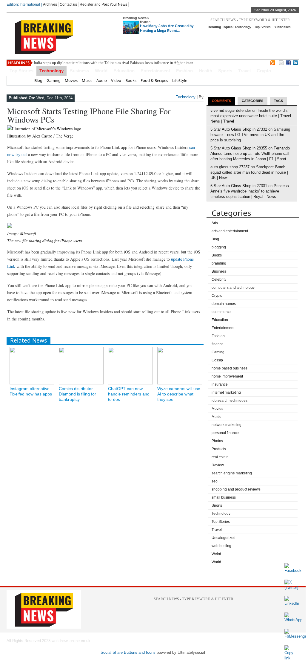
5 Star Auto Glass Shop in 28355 (238, 148)
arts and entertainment (230, 231)
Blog (38, 80)
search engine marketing (232, 473)
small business (224, 497)
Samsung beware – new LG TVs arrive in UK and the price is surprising (250, 134)
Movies (71, 80)
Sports (225, 70)
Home (24, 80)
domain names (224, 304)
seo (215, 481)
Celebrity (219, 279)
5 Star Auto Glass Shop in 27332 (238, 129)
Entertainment (155, 70)
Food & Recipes (154, 80)
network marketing (226, 425)
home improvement (227, 376)
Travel (244, 70)
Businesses (282, 27)
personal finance (225, 433)
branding (219, 263)
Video (116, 80)
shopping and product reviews (236, 489)
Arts (215, 223)
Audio (101, 80)
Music (87, 80)
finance (145, 22)
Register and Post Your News (103, 4)
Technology (243, 27)
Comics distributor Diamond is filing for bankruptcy (77, 394)
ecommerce (221, 312)
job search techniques (229, 400)
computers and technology (233, 287)
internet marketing (226, 392)
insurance (220, 384)
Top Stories (262, 27)
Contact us (68, 4)
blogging (219, 247)
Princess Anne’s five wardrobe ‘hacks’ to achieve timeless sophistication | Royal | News (249, 191)
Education (124, 70)
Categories (252, 101)
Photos (217, 441)
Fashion (184, 70)
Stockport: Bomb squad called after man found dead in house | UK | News (249, 172)
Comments (221, 101)
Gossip (217, 360)
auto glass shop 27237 (230, 167)
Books (130, 80)
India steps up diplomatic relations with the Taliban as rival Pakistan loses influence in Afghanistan (113, 62)
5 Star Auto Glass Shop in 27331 (238, 186)
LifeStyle (179, 80)
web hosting (221, 546)
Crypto (264, 70)
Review (218, 465)
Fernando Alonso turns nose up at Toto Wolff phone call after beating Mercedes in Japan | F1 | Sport (250, 153)
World (101, 70)
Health (205, 70)
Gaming (54, 80)
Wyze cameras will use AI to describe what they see (178, 394)
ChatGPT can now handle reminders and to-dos (129, 394)
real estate (220, 457)
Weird (216, 554)
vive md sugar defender (230, 110)
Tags (278, 101)
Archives (50, 4)
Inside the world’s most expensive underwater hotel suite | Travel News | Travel (250, 115)
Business (79, 70)
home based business (229, 368)
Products (219, 449)
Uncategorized (223, 538)
